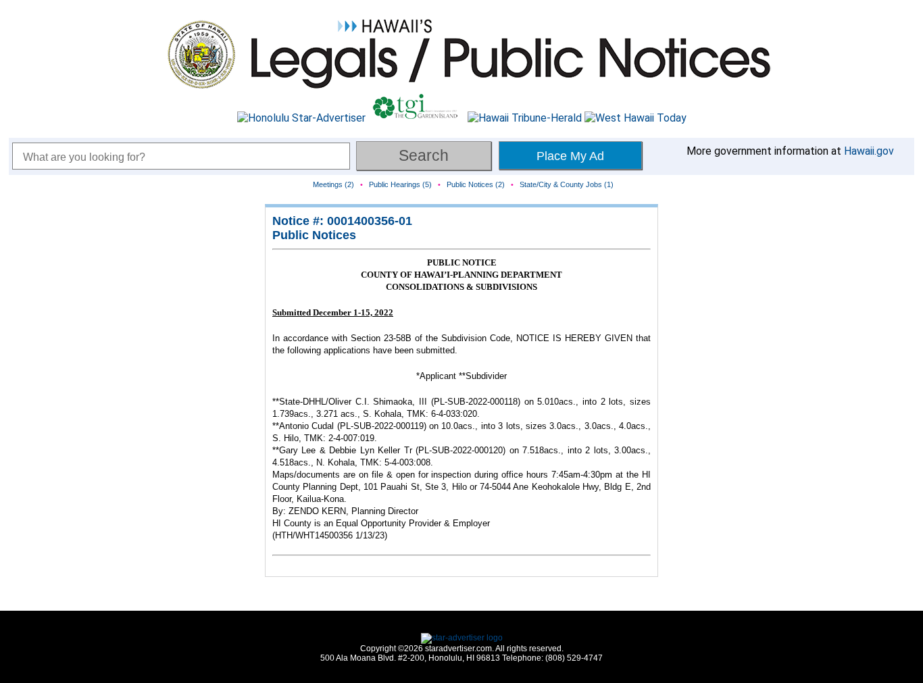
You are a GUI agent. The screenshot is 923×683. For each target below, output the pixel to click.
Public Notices (314, 235)
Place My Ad (570, 156)
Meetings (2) (333, 184)
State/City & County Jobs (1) (567, 184)
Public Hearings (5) (400, 184)
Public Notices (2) (476, 184)
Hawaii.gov (869, 151)
